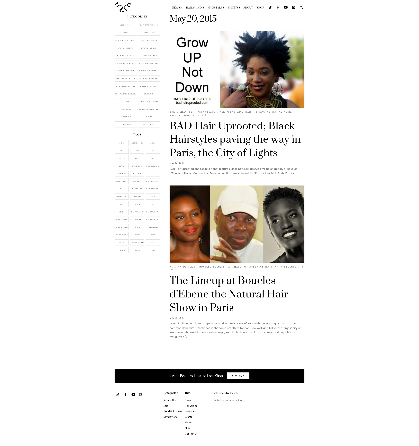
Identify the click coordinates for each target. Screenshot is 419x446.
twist (153, 242)
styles (121, 242)
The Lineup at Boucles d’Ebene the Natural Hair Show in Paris (229, 294)
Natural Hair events (281, 266)
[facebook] (278, 7)
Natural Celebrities (149, 78)
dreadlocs (121, 174)
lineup (227, 266)
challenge (137, 158)
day (153, 158)
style (153, 235)
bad (222, 112)
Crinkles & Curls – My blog (149, 109)
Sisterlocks (149, 33)
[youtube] (285, 7)
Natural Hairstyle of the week (126, 63)
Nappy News (186, 266)
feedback (137, 174)
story (137, 235)
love (122, 204)
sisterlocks (152, 227)
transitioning (137, 242)
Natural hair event (249, 266)
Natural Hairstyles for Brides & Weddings (149, 71)
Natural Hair (137, 212)
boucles (205, 266)
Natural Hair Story (137, 219)
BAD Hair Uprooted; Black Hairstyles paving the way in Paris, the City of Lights (235, 140)
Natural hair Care (153, 212)
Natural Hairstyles (125, 48)
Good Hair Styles (149, 40)
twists (122, 250)
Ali (172, 266)
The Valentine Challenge (126, 94)
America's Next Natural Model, (137, 143)
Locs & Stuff (125, 25)
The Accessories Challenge (126, 86)
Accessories (125, 101)
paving (175, 115)
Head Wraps (149, 94)
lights (277, 112)
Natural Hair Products (122, 219)
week (153, 250)
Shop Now (238, 375)
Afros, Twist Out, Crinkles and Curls (149, 63)
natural (121, 212)
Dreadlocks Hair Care (153, 166)
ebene (217, 266)
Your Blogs (126, 109)
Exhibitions (126, 124)
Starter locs (122, 235)
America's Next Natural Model (126, 78)
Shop (260, 7)
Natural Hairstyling (122, 227)
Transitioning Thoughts (149, 101)
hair (248, 112)
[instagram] (293, 7)
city (240, 112)
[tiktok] (270, 7)
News (177, 7)
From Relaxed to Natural (122, 181)
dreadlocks (137, 166)
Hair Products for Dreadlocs (153, 189)
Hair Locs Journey (137, 189)
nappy (153, 204)
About (248, 7)
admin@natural (182, 112)
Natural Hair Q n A (125, 56)
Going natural (153, 181)
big (137, 151)
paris (288, 112)
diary (121, 166)
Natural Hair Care (149, 48)
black (231, 112)
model (137, 204)
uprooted (189, 115)
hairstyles (262, 112)
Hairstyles (216, 7)
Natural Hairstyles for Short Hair (126, 71)
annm (152, 143)
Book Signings (148, 124)
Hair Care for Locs (149, 25)
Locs (126, 33)
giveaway (137, 181)
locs (153, 196)
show (137, 227)
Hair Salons (195, 7)
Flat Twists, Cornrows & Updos (149, 56)
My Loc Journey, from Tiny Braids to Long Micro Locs (126, 40)
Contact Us (191, 433)
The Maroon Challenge (149, 86)
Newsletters (170, 417)
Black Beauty (122, 158)
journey (137, 196)
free (153, 174)
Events (234, 7)
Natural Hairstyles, (153, 219)
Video (137, 250)
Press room (207, 112)
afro (121, 143)
